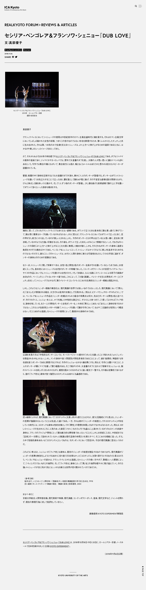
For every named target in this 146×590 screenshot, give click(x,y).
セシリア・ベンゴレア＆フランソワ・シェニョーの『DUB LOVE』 (80, 156)
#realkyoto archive (13, 50)
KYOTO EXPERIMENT (59, 546)
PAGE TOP (143, 572)
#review (27, 50)
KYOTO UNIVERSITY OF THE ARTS (73, 575)
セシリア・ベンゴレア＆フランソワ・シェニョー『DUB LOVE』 (46, 542)
